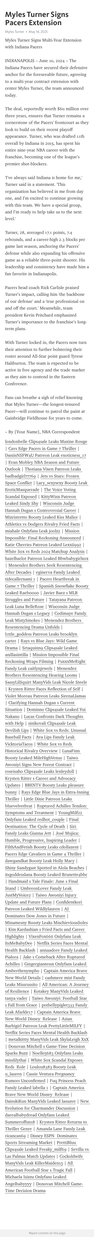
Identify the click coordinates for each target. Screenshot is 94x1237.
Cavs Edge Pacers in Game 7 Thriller (42, 448)
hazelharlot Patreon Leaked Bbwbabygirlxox (46, 558)
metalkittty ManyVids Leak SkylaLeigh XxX (48, 1039)
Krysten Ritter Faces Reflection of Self (44, 689)
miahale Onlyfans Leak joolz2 (32, 531)
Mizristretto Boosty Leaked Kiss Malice (41, 517)
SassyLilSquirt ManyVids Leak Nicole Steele (46, 682)
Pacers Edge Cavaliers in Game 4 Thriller (43, 854)
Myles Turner (14, 31)
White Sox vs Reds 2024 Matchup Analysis (45, 551)
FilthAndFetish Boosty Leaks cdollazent (42, 847)
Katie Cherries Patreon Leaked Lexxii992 (43, 544)
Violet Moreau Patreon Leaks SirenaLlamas (45, 696)
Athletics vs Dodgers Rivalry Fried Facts (42, 524)
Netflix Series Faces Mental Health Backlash (46, 1032)
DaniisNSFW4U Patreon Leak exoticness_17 (45, 455)
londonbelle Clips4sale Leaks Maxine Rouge (46, 441)
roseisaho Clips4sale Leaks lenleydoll (39, 771)
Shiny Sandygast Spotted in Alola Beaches (44, 867)
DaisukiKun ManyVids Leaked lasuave (40, 1101)
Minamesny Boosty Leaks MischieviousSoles (46, 922)
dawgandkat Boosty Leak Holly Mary (39, 860)
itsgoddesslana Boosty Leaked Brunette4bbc (46, 874)
